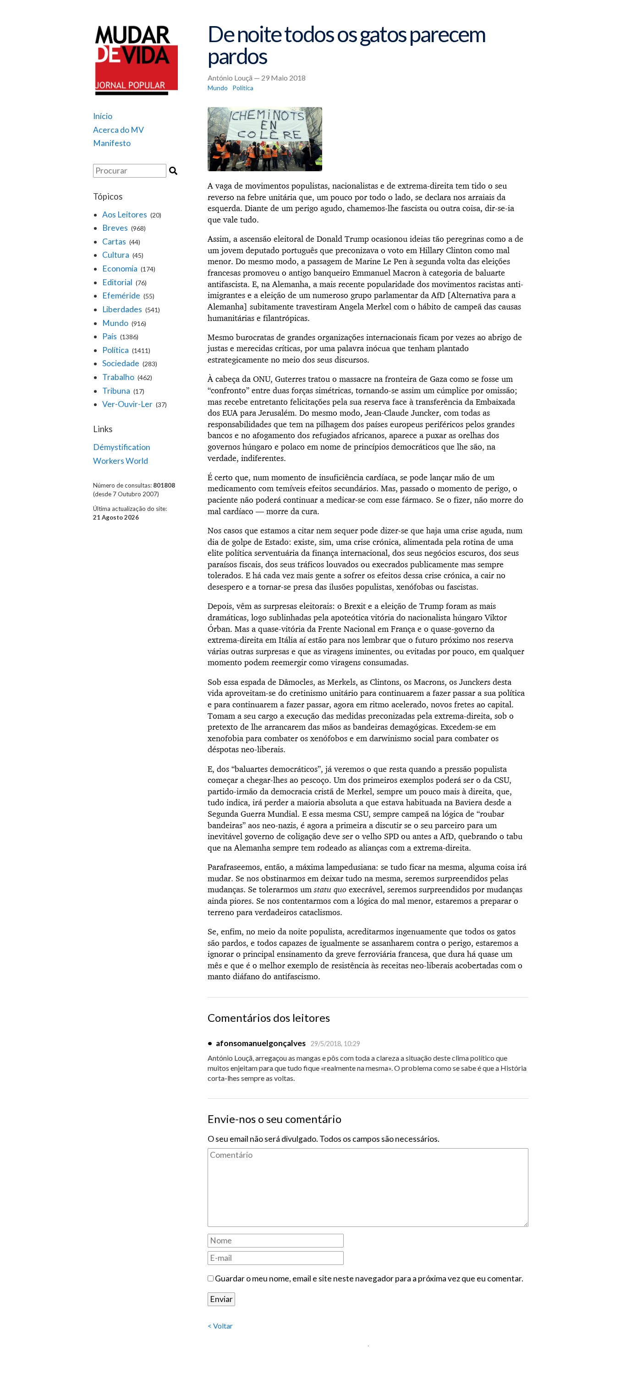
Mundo (115, 323)
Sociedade (120, 363)
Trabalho (118, 377)
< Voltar (220, 1325)
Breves (115, 228)
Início (102, 116)
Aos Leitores (124, 214)
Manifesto (112, 143)
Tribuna (116, 391)
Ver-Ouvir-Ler (127, 404)
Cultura (115, 255)
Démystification (121, 447)
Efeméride (121, 295)
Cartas (114, 241)
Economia (119, 268)
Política (115, 350)
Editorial (117, 282)
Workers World (120, 461)
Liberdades (122, 309)
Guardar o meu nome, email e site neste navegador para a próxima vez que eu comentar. (369, 1278)
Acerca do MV (118, 130)
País (109, 336)
